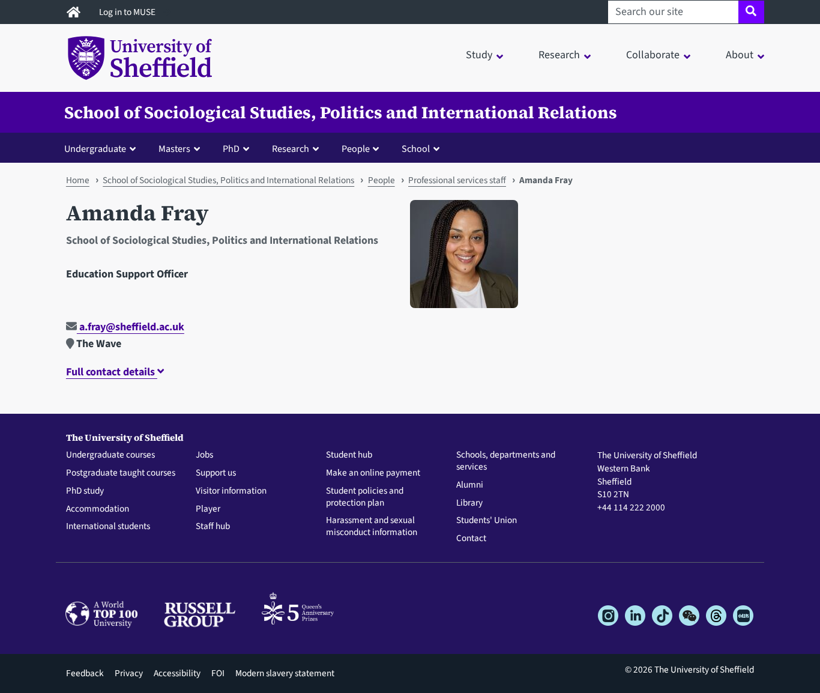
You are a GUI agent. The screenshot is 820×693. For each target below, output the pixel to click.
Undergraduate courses (110, 455)
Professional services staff (457, 180)
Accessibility (177, 673)
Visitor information (231, 491)
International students (108, 527)
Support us (216, 473)
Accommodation (97, 509)
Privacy (129, 673)
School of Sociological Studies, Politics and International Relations (340, 112)
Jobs (204, 455)
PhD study (85, 491)
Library (469, 503)
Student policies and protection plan (364, 497)
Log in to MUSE (128, 12)
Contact (471, 539)
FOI (218, 673)
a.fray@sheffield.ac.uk (130, 326)
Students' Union (486, 521)
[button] (102, 148)
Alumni (469, 485)
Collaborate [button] (653, 54)
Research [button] (559, 54)
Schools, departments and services (505, 461)
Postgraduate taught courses (120, 473)
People (381, 180)
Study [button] (479, 54)
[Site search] (751, 12)
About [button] (739, 54)
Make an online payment (373, 473)
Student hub (349, 455)
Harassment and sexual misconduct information (371, 527)
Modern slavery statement (284, 673)
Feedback (85, 673)
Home (77, 180)
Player (208, 509)
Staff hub (213, 527)
